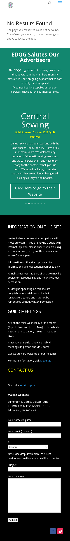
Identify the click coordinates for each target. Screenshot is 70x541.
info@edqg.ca (28, 385)
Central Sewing (35, 120)
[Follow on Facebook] (53, 531)
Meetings (45, 360)
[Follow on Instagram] (60, 531)
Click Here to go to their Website (35, 191)
